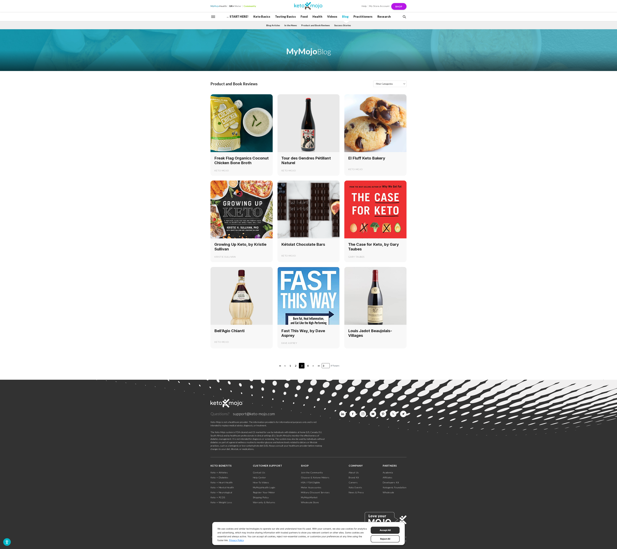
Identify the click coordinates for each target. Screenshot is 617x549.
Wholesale (388, 492)
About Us (354, 472)
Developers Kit (391, 482)
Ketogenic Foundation (395, 487)
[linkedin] (342, 414)
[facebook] (352, 414)
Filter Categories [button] (384, 83)
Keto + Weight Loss (221, 502)
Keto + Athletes (219, 472)
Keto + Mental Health (222, 487)
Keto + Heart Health (221, 482)
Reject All (385, 538)
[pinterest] (383, 414)
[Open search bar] (404, 16)
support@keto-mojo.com (254, 413)
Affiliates (387, 477)
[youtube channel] (373, 414)
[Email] (403, 414)
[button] (404, 16)
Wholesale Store (310, 502)
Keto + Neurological (221, 492)
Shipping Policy (261, 497)
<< (280, 365)
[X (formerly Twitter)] (393, 414)
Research (384, 16)
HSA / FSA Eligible (310, 482)
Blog (345, 16)
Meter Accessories (311, 487)
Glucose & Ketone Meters (315, 477)
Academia (388, 472)
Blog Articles (273, 25)
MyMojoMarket (309, 497)
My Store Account (379, 6)
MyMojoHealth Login (264, 487)
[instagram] (363, 414)
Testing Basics (285, 16)
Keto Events (355, 487)
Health (218, 6)
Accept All (385, 530)
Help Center (259, 477)
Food (304, 16)
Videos (332, 16)
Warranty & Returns (264, 502)
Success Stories (342, 25)
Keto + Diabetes (219, 477)
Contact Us (259, 472)
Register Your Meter (264, 492)
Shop (398, 6)
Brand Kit (354, 477)
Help (364, 6)
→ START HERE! (237, 16)
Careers (353, 482)
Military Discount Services (315, 492)
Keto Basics (261, 16)
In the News (290, 25)
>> (318, 365)
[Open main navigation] (213, 16)
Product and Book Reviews (315, 25)
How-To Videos (261, 482)
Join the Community (312, 472)
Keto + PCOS (217, 497)
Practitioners (363, 16)
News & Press (356, 492)
